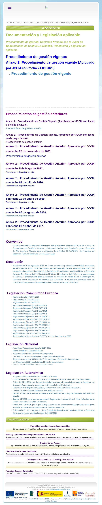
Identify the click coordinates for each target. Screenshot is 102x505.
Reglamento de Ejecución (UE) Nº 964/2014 (31, 333)
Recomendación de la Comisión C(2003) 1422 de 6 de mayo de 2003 (42, 336)
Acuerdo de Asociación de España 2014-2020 (32, 348)
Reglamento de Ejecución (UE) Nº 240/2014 (31, 322)
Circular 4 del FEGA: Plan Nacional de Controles (33, 365)
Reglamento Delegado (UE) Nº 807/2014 (30, 311)
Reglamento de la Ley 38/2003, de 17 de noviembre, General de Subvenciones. (46, 359)
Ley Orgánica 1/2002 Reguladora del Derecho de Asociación (38, 362)
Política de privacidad (81, 499)
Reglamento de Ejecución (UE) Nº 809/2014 (31, 325)
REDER (41, 499)
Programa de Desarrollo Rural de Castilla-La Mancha (35, 376)
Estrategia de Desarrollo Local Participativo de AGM (50, 460)
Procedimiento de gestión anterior (24, 128)
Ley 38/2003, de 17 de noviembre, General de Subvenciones (38, 356)
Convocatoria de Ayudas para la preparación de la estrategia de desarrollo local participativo (51, 379)
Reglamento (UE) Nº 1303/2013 (26, 297)
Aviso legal (69, 499)
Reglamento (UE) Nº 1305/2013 (26, 300)
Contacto (54, 501)
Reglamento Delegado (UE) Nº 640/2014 (30, 308)
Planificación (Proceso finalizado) (21, 451)
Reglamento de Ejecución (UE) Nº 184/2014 (31, 316)
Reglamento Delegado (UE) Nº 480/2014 (30, 305)
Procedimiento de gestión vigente (41, 73)
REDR (47, 499)
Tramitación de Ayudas (50, 443)
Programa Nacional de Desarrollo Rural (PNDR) (33, 353)
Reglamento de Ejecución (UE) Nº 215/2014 (31, 319)
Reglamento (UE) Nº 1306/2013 (26, 302)
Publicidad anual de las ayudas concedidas (50, 426)
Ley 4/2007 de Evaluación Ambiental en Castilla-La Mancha (38, 390)
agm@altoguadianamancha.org (60, 489)
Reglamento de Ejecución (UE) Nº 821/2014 (31, 328)
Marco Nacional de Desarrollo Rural (28, 351)
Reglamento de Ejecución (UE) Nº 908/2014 (31, 330)
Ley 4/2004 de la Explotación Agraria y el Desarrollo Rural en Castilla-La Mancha (46, 388)
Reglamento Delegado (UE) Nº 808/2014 (30, 314)
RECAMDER (33, 499)
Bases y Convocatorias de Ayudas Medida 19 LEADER (30, 434)
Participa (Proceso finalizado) (19, 471)
